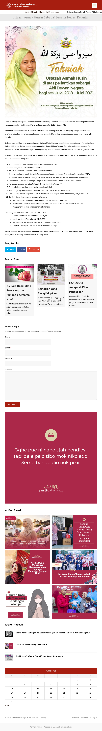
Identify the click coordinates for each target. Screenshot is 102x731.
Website (8, 358)
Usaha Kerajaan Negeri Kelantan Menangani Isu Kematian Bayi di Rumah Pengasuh (53, 632)
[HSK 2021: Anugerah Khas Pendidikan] (82, 271)
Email (8, 347)
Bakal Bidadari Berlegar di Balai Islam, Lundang (26, 717)
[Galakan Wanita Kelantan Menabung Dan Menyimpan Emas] (74, 602)
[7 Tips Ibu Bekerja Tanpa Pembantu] (9, 646)
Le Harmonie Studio (64, 727)
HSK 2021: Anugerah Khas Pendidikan (78, 287)
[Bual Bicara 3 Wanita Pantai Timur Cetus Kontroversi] (9, 658)
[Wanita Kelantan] (23, 5)
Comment (9, 369)
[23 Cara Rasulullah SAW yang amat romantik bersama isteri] (19, 273)
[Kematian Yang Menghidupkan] (51, 274)
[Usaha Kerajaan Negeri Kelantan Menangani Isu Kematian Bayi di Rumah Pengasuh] (9, 634)
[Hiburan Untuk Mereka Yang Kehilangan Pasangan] (27, 602)
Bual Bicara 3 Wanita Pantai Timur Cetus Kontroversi (39, 656)
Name (8, 337)
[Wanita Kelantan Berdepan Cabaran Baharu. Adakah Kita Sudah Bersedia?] (27, 532)
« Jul (7, 705)
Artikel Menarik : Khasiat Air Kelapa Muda (27, 12)
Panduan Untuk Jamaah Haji (83, 717)
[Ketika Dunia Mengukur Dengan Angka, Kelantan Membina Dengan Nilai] (27, 567)
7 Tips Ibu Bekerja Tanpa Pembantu (31, 644)
